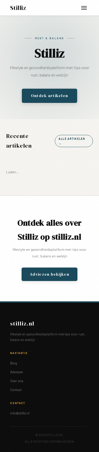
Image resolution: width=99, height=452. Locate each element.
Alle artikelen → (72, 141)
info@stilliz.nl (19, 413)
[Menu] (84, 8)
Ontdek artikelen (49, 95)
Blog (13, 363)
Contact (16, 389)
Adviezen (16, 372)
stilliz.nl (22, 324)
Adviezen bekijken (49, 274)
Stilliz (18, 8)
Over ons (16, 381)
